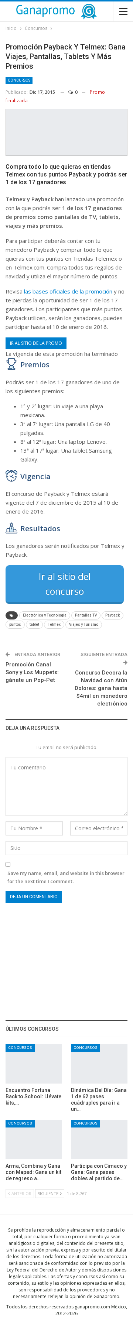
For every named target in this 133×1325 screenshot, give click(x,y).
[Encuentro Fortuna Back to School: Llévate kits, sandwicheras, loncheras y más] (34, 1064)
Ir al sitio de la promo (36, 343)
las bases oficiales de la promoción (68, 291)
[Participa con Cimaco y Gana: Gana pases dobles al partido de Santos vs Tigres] (99, 1139)
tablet (34, 624)
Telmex (54, 624)
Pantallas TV (86, 615)
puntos (15, 624)
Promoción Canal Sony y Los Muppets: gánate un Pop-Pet (32, 672)
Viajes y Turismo (83, 624)
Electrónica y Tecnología (44, 615)
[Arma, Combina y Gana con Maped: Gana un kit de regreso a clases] (34, 1139)
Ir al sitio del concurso (65, 583)
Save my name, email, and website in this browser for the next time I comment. (66, 877)
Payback (112, 615)
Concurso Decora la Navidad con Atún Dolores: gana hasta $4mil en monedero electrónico (101, 688)
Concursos (19, 80)
